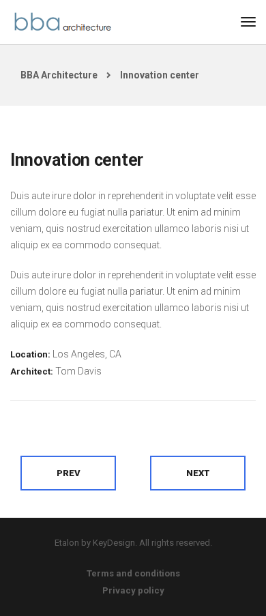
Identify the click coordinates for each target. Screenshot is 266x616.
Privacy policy (133, 590)
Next (198, 473)
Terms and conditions (133, 573)
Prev (68, 473)
